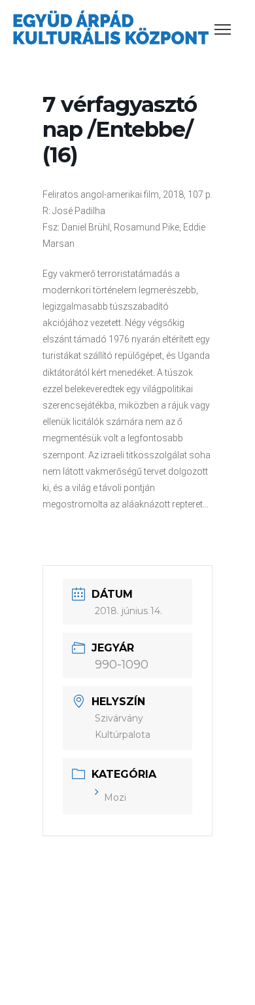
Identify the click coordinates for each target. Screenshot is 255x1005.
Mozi (115, 797)
